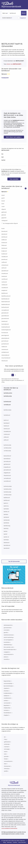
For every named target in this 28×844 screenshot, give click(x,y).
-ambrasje (6, 744)
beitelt (5, 534)
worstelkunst (7, 481)
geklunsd (3, 212)
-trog (5, 739)
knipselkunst (7, 467)
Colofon (15, 842)
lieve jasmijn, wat (8, 647)
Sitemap (9, 842)
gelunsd (3, 215)
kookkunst (4, 254)
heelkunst (6, 426)
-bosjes (6, 759)
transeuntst (5, 77)
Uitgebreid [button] (23, 18)
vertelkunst (7, 404)
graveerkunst (5, 318)
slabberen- (7, 695)
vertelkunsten (7, 448)
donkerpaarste (8, 625)
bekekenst (6, 542)
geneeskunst (4, 313)
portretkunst (4, 341)
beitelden (6, 509)
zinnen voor (14, 64)
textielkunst (7, 415)
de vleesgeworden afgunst (10, 223)
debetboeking (7, 644)
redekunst (4, 346)
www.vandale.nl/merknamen (9, 828)
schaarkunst (4, 265)
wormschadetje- (8, 683)
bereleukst (6, 548)
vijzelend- (6, 688)
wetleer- (6, 700)
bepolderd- (7, 705)
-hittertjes (6, 768)
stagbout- (6, 715)
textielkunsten (7, 489)
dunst (3, 195)
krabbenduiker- (8, 693)
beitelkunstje (8, 396)
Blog (4, 842)
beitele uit (6, 511)
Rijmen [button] (24, 13)
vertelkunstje (7, 450)
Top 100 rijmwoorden (14, 561)
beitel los (6, 506)
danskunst (4, 234)
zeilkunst (6, 440)
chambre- (6, 690)
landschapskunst (6, 329)
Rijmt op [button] (4, 13)
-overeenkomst (8, 761)
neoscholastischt (8, 654)
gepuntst (3, 217)
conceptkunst (5, 310)
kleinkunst (4, 248)
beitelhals (6, 523)
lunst (2, 203)
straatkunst (4, 273)
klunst (3, 201)
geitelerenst (7, 464)
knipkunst (4, 251)
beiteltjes (6, 539)
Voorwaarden (22, 842)
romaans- (6, 710)
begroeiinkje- (7, 681)
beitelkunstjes (7, 410)
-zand (5, 751)
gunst (3, 198)
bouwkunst (4, 231)
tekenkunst (4, 360)
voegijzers (6, 652)
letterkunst (7, 428)
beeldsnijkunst (5, 299)
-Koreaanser (7, 766)
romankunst (4, 349)
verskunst (4, 282)
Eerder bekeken (6, 18)
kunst (2, 228)
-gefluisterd (7, 742)
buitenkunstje (7, 445)
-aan (5, 754)
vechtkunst (4, 279)
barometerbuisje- (8, 686)
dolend (6, 657)
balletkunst (4, 293)
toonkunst (4, 276)
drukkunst (4, 242)
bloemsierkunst (5, 301)
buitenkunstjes (8, 486)
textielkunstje (7, 492)
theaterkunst (7, 475)
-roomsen (6, 746)
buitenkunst (7, 401)
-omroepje (6, 749)
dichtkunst (4, 237)
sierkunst (3, 268)
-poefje (6, 771)
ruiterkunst (7, 434)
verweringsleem (8, 639)
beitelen (6, 514)
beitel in (6, 503)
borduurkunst (5, 307)
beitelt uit (6, 537)
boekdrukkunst (5, 304)
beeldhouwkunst (5, 296)
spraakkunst (4, 270)
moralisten (7, 642)
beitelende (7, 520)
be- (2, 154)
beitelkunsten (8, 393)
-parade (6, 756)
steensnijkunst (5, 355)
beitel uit (6, 420)
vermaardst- (7, 703)
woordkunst (4, 287)
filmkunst (4, 245)
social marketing (8, 637)
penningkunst (5, 335)
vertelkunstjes (7, 494)
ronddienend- (7, 698)
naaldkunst (4, 256)
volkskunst (4, 284)
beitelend (6, 517)
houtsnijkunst (5, 324)
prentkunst (4, 259)
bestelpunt (6, 423)
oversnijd (6, 630)
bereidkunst (7, 545)
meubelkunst (7, 431)
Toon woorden (14, 179)
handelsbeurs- (7, 712)
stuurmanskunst (5, 358)
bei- (2, 157)
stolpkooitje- (7, 708)
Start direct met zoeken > (14, 137)
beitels (5, 531)
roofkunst (4, 262)
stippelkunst (7, 472)
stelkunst (6, 437)
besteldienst (7, 458)
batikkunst (7, 500)
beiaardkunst (7, 456)
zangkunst (4, 290)
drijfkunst (4, 239)
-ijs (4, 737)
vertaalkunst (7, 478)
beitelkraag (7, 525)
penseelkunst (7, 470)
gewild (5, 632)
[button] (26, 188)
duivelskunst (7, 461)
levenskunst (4, 332)
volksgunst (4, 220)
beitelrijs (6, 528)
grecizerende (7, 627)
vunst (2, 206)
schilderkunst (5, 352)
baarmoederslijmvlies (10, 649)
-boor (5, 763)
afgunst (3, 209)
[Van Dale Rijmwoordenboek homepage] (8, 3)
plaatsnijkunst (5, 338)
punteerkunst (5, 344)
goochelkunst (5, 315)
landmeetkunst (5, 327)
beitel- (3, 160)
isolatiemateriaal (8, 635)
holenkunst (4, 321)
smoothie (6, 659)
